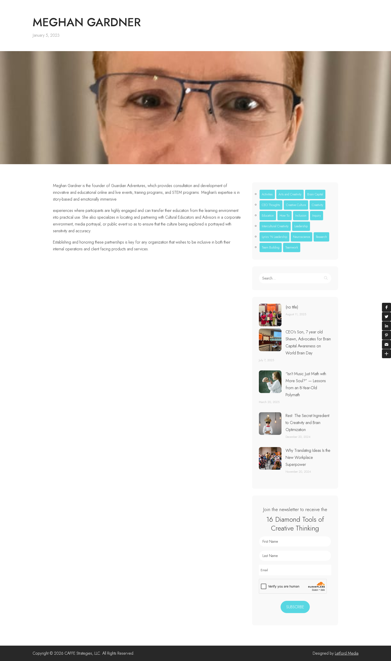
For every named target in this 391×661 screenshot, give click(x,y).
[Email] (386, 344)
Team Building (270, 247)
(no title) (292, 307)
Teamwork (291, 247)
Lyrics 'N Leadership (274, 237)
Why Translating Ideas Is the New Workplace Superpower (308, 457)
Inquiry (316, 215)
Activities (267, 194)
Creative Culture (296, 205)
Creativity (317, 205)
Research (321, 237)
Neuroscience (301, 237)
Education (268, 215)
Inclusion (300, 215)
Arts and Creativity (290, 194)
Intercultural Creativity (275, 226)
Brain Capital (315, 194)
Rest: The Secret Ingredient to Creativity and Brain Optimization (307, 423)
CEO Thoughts (271, 205)
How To (284, 215)
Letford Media (346, 653)
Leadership (301, 226)
